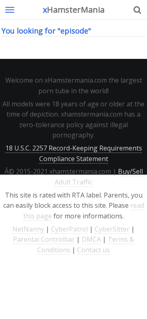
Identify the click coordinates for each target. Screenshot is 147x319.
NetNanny (28, 229)
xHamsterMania (74, 9)
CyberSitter (112, 229)
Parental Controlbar (44, 239)
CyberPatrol (69, 229)
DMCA (91, 239)
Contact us (93, 249)
